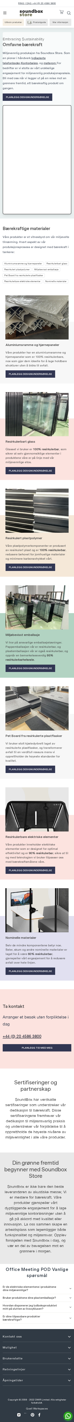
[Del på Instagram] (19, 1415)
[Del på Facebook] (39, 1415)
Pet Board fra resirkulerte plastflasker (23, 275)
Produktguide (39, 22)
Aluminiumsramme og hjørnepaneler (23, 263)
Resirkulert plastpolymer (17, 269)
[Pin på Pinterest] (32, 1415)
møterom (50, 63)
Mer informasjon (62, 23)
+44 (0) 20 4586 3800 (22, 1036)
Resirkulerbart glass (57, 263)
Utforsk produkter (13, 22)
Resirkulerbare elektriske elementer (22, 281)
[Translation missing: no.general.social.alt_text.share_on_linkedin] (25, 1415)
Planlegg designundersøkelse (27, 97)
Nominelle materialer (56, 281)
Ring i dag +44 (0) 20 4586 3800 (37, 3)
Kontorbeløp (29, 63)
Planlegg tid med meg (37, 1047)
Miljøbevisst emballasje (46, 269)
